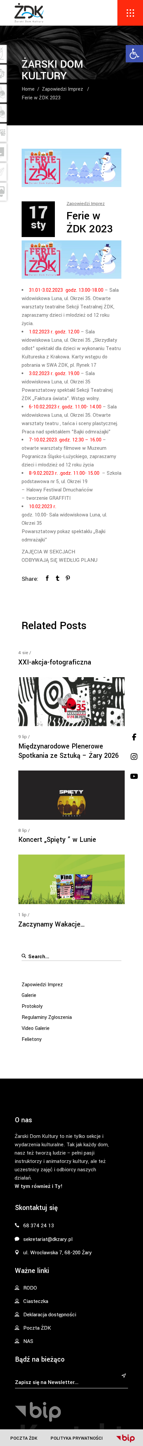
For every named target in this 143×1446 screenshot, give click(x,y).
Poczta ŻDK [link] (23, 1438)
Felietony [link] (32, 1039)
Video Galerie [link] (36, 1028)
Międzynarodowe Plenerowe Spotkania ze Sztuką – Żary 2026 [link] (68, 751)
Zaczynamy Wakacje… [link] (51, 924)
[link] (134, 53)
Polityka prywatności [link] (77, 1438)
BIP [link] (125, 1438)
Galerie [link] (29, 995)
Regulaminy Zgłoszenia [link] (47, 1017)
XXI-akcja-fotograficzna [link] (54, 662)
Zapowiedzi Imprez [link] (62, 89)
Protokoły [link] (32, 1006)
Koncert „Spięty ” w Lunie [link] (57, 840)
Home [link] (28, 89)
